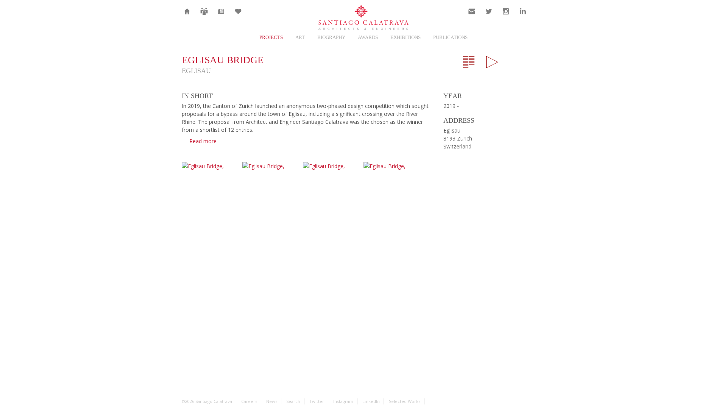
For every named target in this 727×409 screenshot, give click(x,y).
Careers (204, 16)
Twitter (489, 16)
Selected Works (404, 401)
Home (187, 16)
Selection (238, 16)
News (221, 16)
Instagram (506, 16)
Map (516, 62)
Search (540, 16)
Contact (472, 16)
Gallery (492, 62)
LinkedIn (523, 16)
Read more (203, 141)
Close (539, 62)
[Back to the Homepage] (363, 18)
